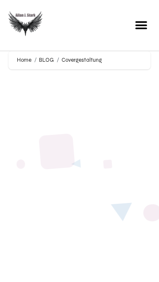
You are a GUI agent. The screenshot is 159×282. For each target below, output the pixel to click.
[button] (141, 25)
